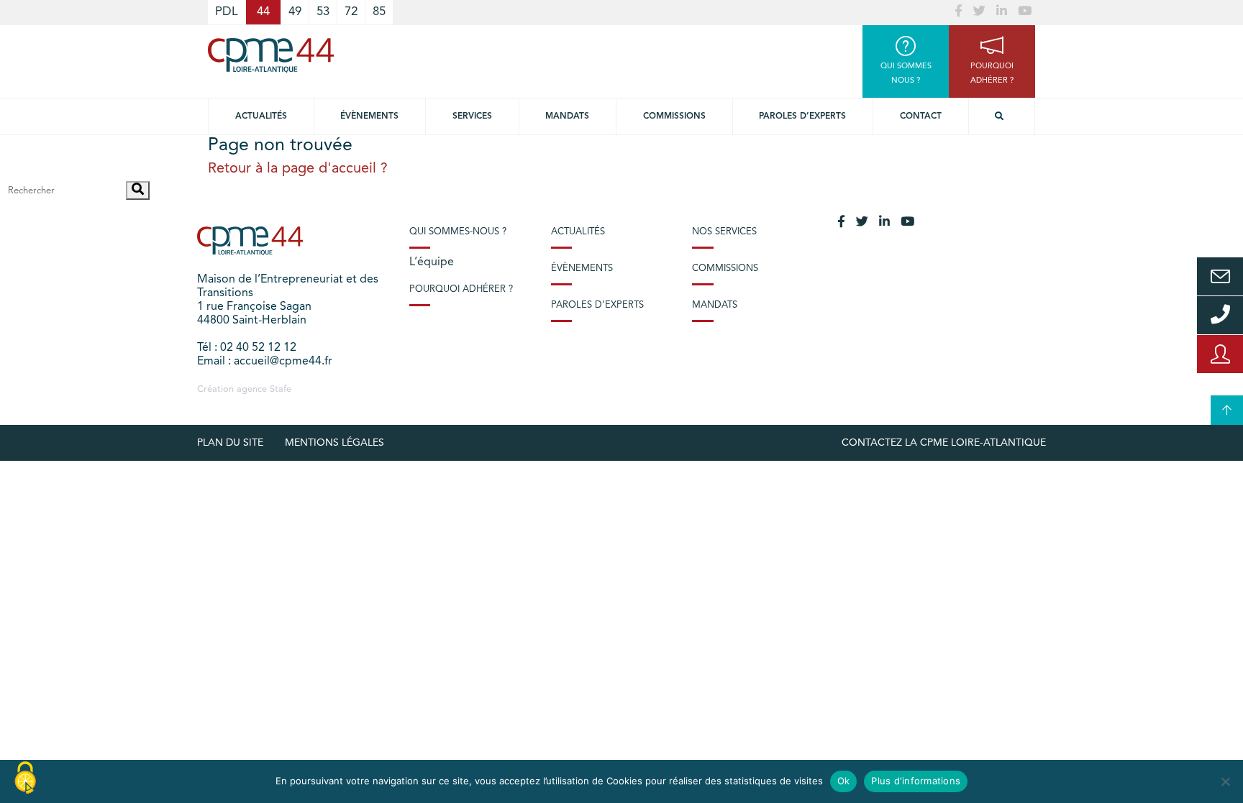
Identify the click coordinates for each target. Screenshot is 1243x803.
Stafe (280, 389)
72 (351, 12)
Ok (843, 780)
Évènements (369, 116)
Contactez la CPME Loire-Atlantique (944, 443)
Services (472, 116)
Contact (921, 116)
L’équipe (431, 262)
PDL (226, 12)
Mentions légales (334, 443)
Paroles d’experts (802, 116)
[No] (1225, 781)
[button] (138, 190)
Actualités (261, 116)
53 (323, 12)
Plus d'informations (915, 780)
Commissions (674, 116)
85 (379, 12)
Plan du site (230, 443)
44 (263, 12)
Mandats (567, 116)
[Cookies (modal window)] (25, 778)
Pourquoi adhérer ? (461, 289)
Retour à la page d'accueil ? (298, 169)
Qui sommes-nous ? (457, 232)
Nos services (724, 232)
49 (294, 12)
